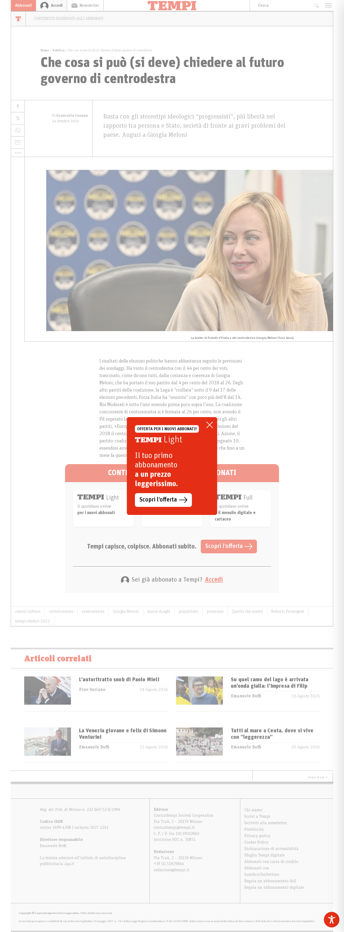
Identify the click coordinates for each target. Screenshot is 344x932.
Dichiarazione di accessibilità (271, 849)
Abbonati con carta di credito (271, 861)
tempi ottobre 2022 (32, 621)
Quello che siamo (247, 611)
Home (45, 50)
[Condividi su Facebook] (17, 106)
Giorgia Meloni (126, 611)
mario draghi (158, 611)
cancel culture (28, 611)
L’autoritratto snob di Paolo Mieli (119, 679)
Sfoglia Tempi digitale (264, 855)
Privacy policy (257, 836)
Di (70, 115)
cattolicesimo (61, 611)
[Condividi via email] (17, 143)
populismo (188, 611)
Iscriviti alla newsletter (265, 823)
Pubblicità (254, 829)
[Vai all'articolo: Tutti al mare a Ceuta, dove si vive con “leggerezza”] (199, 744)
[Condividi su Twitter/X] (17, 118)
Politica (58, 50)
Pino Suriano (92, 689)
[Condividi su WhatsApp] (17, 130)
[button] (17, 153)
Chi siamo (253, 810)
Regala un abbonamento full (270, 881)
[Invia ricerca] (316, 5)
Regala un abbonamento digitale (274, 887)
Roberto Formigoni (287, 611)
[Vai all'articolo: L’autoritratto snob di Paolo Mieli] (47, 693)
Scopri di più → (318, 777)
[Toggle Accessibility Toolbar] (331, 919)
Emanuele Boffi (246, 696)
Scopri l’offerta (224, 546)
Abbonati (23, 5)
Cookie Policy (256, 842)
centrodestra (93, 611)
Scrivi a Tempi (257, 816)
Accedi (214, 579)
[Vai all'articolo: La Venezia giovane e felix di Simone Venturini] (47, 744)
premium (215, 611)
